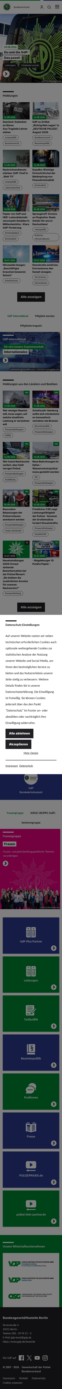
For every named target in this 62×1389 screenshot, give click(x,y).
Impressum (12, 765)
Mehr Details (31, 753)
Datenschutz (26, 765)
